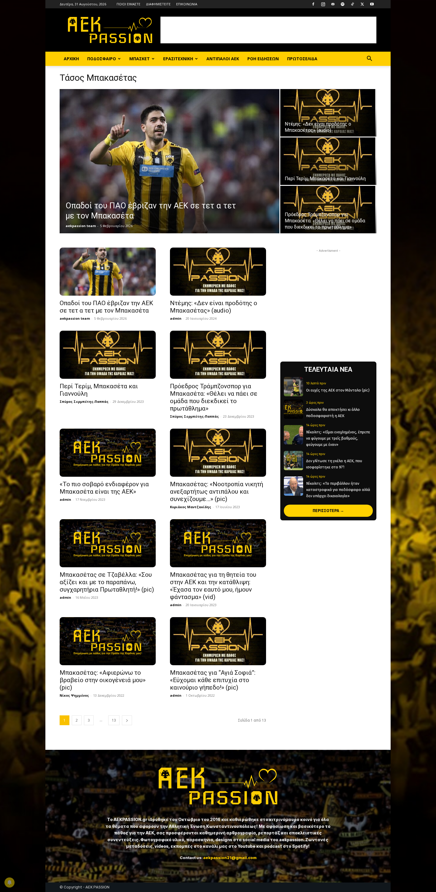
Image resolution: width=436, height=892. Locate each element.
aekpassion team (81, 226)
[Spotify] (342, 4)
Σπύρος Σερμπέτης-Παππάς (84, 401)
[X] (362, 4)
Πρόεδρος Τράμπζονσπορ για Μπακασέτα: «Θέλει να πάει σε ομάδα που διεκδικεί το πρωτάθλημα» (213, 397)
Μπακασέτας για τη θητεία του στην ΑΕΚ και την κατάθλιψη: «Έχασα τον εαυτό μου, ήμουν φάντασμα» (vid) (213, 586)
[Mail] (332, 4)
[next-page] (127, 720)
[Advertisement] (268, 30)
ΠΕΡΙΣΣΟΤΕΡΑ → (328, 510)
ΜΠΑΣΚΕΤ (139, 58)
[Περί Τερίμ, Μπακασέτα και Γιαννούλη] (328, 161)
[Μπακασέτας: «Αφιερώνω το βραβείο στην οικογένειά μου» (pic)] (108, 641)
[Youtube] (371, 4)
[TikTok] (352, 4)
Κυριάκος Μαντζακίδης (190, 507)
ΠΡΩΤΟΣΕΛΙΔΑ (302, 58)
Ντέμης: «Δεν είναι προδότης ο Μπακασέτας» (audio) (213, 307)
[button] (369, 59)
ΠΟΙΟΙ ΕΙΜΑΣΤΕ (128, 4)
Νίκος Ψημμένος (74, 695)
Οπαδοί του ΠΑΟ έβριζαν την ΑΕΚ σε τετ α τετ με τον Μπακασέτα (106, 307)
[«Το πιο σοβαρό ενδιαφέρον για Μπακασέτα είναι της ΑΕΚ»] (108, 453)
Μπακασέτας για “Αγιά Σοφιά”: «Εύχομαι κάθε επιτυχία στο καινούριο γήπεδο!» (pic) (212, 680)
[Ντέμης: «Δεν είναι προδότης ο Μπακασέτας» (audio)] (328, 113)
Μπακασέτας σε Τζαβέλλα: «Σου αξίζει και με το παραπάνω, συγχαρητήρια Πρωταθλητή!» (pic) (107, 582)
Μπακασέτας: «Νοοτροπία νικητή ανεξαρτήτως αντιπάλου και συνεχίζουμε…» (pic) (216, 492)
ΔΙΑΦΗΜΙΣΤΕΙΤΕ (158, 4)
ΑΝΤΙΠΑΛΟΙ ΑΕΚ (222, 58)
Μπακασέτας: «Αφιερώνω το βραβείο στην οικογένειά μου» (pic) (103, 680)
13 (114, 720)
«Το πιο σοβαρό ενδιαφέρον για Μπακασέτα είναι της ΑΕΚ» (104, 488)
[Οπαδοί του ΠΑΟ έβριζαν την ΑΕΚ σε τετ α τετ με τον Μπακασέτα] (169, 161)
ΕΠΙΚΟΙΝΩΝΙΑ (186, 4)
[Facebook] (313, 4)
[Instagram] (323, 4)
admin (176, 318)
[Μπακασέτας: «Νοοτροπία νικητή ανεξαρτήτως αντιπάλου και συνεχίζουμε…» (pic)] (218, 453)
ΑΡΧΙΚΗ (71, 58)
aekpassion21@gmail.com (230, 857)
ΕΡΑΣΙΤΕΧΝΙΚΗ (178, 58)
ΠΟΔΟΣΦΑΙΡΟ (101, 58)
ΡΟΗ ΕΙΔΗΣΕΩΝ (263, 58)
